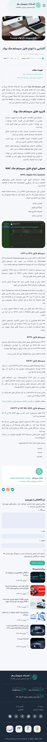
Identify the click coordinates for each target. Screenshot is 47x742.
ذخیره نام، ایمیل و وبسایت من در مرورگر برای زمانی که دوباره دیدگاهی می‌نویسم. (24, 555)
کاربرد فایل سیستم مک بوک (32, 74)
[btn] (44, 5)
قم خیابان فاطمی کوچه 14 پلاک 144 (27, 697)
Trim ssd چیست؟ (23, 639)
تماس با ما (20, 706)
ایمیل (42, 540)
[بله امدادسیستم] (12, 489)
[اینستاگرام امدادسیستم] (41, 716)
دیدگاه (41, 510)
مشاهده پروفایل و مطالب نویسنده (31, 481)
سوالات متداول (38, 710)
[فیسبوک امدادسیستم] (22, 716)
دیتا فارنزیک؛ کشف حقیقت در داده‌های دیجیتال (15, 613)
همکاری (21, 710)
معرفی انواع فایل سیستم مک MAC (29, 78)
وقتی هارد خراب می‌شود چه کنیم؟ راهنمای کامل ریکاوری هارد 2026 (17, 587)
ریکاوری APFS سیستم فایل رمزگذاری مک (18, 401)
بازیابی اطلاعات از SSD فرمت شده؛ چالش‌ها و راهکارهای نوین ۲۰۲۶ (17, 627)
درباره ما (41, 706)
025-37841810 (33, 690)
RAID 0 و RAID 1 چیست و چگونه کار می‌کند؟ (17, 574)
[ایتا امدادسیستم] (8, 489)
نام (43, 531)
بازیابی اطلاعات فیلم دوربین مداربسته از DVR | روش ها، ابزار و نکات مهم (16, 600)
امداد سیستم (37, 478)
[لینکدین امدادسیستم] (16, 716)
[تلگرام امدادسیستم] (3, 489)
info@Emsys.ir (17, 690)
